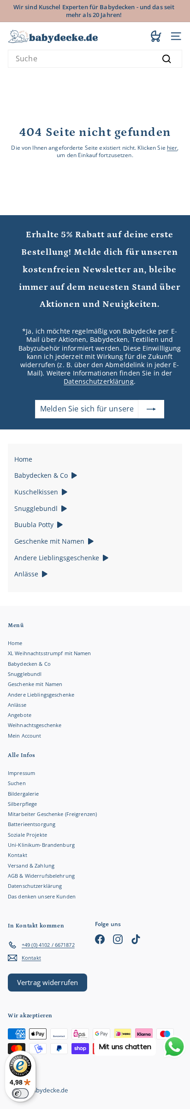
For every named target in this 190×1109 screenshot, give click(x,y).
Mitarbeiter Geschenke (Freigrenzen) (52, 813)
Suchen (17, 783)
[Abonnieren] (151, 409)
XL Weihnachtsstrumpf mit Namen (49, 653)
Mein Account (24, 735)
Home (15, 643)
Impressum (21, 772)
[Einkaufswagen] (156, 36)
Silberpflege (22, 803)
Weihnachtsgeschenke (34, 725)
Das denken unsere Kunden (42, 896)
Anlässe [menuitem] (26, 573)
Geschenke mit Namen (35, 684)
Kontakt (17, 854)
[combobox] (95, 59)
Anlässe (17, 704)
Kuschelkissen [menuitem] (36, 491)
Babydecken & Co (29, 663)
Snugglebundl (25, 673)
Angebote (19, 714)
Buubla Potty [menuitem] (33, 524)
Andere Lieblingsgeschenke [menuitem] (56, 557)
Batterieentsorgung (31, 824)
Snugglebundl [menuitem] (36, 508)
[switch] (20, 1093)
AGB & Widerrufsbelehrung (41, 875)
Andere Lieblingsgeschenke (41, 694)
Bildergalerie (23, 793)
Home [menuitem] (23, 459)
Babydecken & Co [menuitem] (41, 475)
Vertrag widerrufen (47, 982)
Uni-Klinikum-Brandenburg (41, 844)
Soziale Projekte (27, 834)
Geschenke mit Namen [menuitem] (49, 541)
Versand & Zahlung (31, 865)
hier (172, 148)
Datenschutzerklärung (98, 381)
